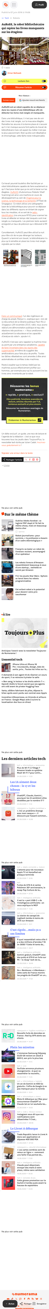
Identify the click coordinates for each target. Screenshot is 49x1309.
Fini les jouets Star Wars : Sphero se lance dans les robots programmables (31, 578)
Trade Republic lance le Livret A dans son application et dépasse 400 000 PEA (32, 1137)
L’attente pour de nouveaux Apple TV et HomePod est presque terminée (30, 872)
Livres (7, 465)
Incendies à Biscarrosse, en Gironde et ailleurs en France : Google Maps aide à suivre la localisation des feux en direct (24, 699)
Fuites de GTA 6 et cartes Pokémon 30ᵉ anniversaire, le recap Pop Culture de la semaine (31, 887)
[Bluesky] (36, 1299)
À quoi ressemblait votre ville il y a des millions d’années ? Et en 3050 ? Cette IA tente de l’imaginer (32, 942)
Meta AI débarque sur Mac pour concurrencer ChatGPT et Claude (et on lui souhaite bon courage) (32, 1101)
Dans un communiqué (12, 316)
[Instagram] (20, 1299)
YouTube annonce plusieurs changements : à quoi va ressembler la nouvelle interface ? (30, 1071)
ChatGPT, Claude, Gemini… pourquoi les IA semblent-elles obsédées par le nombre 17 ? (32, 798)
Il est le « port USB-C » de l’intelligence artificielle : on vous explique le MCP (30, 903)
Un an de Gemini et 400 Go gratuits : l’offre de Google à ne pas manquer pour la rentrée (32, 1086)
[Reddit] (28, 1299)
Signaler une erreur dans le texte (17, 453)
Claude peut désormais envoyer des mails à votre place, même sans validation (31, 1167)
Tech (7, 18)
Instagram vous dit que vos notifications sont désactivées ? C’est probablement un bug (30, 1117)
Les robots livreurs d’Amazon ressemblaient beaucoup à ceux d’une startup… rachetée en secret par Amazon (30, 566)
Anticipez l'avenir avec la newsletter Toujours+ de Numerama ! (24, 651)
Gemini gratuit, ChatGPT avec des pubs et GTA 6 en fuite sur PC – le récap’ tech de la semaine (31, 957)
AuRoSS (14, 192)
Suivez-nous (8, 100)
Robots (16, 18)
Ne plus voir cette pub (12, 507)
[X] (16, 1299)
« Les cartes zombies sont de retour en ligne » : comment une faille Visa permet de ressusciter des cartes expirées (32, 1152)
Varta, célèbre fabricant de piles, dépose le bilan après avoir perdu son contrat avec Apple (24, 691)
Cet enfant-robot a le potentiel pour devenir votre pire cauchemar (30, 592)
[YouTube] (8, 1299)
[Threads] (41, 1299)
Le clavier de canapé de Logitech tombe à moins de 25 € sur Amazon (30, 918)
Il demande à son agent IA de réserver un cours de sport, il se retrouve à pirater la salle (24, 676)
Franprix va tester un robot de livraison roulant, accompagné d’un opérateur (30, 551)
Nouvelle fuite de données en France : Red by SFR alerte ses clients (31, 1035)
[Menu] (14, 4)
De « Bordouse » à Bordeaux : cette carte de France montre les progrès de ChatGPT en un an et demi (31, 972)
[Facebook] (24, 1299)
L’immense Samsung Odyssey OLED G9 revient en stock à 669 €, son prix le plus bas (31, 1055)
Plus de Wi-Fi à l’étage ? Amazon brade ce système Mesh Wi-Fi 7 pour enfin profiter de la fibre (29, 770)
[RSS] (32, 1299)
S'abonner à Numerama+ (22, 420)
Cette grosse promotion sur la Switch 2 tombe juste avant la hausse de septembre (31, 1183)
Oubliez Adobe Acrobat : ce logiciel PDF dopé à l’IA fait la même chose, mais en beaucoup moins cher (31, 524)
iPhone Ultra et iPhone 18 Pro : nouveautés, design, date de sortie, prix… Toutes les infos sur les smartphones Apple (30, 667)
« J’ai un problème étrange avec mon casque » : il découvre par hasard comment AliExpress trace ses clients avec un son (32, 813)
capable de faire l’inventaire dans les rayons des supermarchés (23, 347)
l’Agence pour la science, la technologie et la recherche (21, 199)
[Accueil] (5, 4)
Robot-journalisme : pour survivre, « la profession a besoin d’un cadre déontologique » (31, 538)
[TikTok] (12, 1299)
